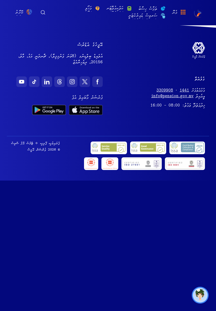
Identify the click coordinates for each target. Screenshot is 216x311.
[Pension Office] (199, 12)
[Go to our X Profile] (85, 81)
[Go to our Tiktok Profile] (34, 81)
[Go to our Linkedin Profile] (47, 81)
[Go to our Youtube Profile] (21, 81)
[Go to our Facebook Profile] (97, 81)
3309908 (164, 91)
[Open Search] (43, 11)
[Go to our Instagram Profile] (72, 81)
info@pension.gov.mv (172, 97)
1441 (184, 91)
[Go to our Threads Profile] (59, 81)
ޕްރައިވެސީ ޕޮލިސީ (50, 143)
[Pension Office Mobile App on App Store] (86, 110)
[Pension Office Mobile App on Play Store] (49, 110)
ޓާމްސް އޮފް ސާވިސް (22, 143)
